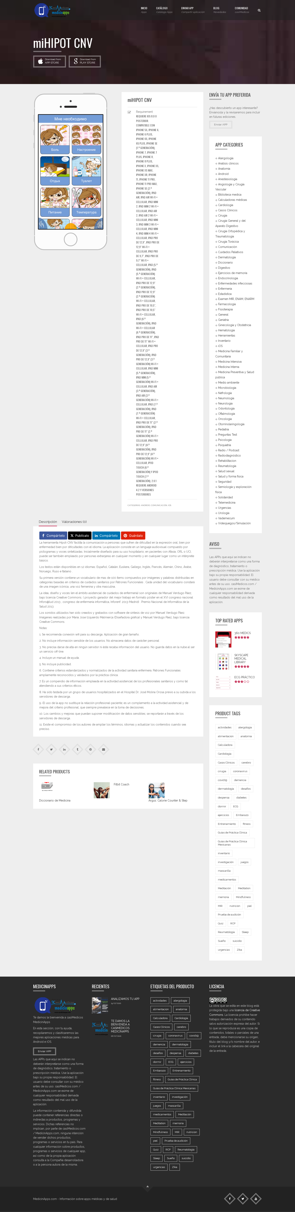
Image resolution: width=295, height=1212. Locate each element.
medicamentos (227, 879)
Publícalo (82, 536)
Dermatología (227, 257)
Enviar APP (192, 9)
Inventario (224, 340)
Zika (239, 949)
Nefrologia (225, 392)
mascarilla (224, 870)
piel (249, 905)
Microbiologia (227, 387)
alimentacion (226, 736)
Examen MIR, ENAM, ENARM (236, 299)
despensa (223, 797)
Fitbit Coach (121, 784)
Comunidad (242, 9)
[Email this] (103, 749)
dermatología (226, 788)
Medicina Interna (228, 366)
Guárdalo (136, 536)
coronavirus (240, 771)
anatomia (246, 736)
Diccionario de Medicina (54, 800)
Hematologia (226, 330)
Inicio (144, 9)
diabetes (241, 797)
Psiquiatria (224, 445)
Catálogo (164, 9)
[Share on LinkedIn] (64, 749)
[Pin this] (90, 749)
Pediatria (223, 429)
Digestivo (224, 267)
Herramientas (226, 335)
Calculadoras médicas (232, 199)
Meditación (224, 888)
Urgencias (224, 507)
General (223, 314)
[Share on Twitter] (51, 749)
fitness (246, 823)
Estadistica (225, 293)
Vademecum (226, 518)
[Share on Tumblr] (77, 749)
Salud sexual (226, 471)
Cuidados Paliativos (230, 252)
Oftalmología (226, 413)
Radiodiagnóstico (229, 455)
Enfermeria (225, 288)
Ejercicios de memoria (232, 272)
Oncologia (225, 419)
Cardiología (224, 753)
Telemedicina (226, 502)
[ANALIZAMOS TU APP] (100, 1005)
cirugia (222, 771)
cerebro (246, 762)
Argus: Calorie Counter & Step (168, 800)
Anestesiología (227, 179)
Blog (219, 9)
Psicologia (225, 439)
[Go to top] (147, 1186)
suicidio (237, 940)
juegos (244, 862)
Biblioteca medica (229, 194)
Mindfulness (243, 897)
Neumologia (226, 398)
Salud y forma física (230, 476)
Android (145, 505)
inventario (224, 853)
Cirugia (222, 215)
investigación (226, 862)
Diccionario (225, 262)
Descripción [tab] (48, 522)
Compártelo (56, 536)
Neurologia (225, 403)
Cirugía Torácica (228, 241)
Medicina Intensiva (230, 361)
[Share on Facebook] (38, 749)
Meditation (244, 888)
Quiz (220, 923)
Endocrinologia (228, 278)
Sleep (245, 932)
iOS (169, 505)
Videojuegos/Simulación (234, 523)
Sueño (222, 940)
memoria (223, 897)
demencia (240, 780)
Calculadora (225, 744)
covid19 (222, 780)
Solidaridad (225, 497)
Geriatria (223, 319)
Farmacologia (227, 304)
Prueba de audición (229, 914)
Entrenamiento (227, 823)
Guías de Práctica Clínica (232, 832)
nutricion (235, 905)
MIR (220, 905)
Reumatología (227, 466)
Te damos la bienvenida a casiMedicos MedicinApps (120, 1026)
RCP (232, 923)
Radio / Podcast (228, 450)
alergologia (245, 727)
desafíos (246, 788)
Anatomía (224, 168)
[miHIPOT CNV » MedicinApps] (56, 10)
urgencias (224, 949)
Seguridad (224, 481)
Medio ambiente (228, 382)
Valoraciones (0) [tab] (74, 522)
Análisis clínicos (228, 163)
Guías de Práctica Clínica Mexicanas (232, 843)
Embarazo (242, 815)
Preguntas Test (227, 434)
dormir (222, 806)
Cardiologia (225, 205)
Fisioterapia (225, 309)
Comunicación (159, 505)
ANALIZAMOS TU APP (125, 999)
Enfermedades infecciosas (235, 283)
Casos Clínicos (227, 210)
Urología (223, 512)
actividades (224, 727)
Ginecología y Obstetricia (234, 325)
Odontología (226, 408)
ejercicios (223, 815)
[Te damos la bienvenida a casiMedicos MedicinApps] (100, 1027)
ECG (235, 806)
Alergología (225, 158)
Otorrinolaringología (231, 424)
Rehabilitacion (227, 460)
